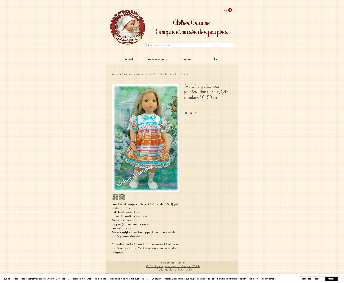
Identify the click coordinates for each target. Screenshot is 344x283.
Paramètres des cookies (311, 278)
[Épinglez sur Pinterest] (191, 112)
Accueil (116, 74)
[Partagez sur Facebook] (185, 112)
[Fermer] (340, 279)
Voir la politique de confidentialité (263, 278)
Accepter (331, 278)
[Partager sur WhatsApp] (196, 112)
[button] (228, 10)
